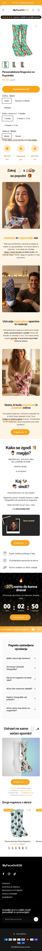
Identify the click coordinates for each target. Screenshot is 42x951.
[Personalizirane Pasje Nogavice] (17, 823)
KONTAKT (6, 883)
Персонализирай (21, 89)
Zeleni (6, 101)
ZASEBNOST (7, 897)
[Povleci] (21, 757)
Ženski (18, 136)
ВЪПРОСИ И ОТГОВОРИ (12, 890)
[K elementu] (5, 64)
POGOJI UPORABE (9, 894)
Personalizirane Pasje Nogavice (18, 841)
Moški (6, 136)
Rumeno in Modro (22, 101)
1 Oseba (7, 118)
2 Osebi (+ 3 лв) (23, 118)
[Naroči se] (36, 919)
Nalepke (7, 108)
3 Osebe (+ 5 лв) (11, 125)
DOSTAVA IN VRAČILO (11, 887)
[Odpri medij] (36, 26)
